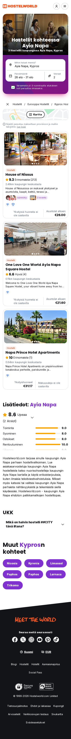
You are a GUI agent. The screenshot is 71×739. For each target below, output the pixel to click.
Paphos (12, 574)
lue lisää (21, 127)
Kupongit (58, 705)
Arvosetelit (14, 714)
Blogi (14, 664)
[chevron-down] (32, 417)
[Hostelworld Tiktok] (56, 639)
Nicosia (12, 563)
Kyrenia (33, 563)
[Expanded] (7, 104)
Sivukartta (57, 714)
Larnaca (56, 574)
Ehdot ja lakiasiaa (41, 705)
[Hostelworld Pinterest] (48, 639)
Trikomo (13, 585)
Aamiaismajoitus (51, 664)
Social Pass (35, 672)
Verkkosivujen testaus (36, 714)
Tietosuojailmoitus (17, 705)
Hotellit (35, 664)
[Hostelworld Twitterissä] (23, 639)
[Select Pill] (56, 6)
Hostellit (24, 664)
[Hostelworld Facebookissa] (15, 639)
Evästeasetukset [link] (35, 722)
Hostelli (11, 170)
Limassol (56, 563)
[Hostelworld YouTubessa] (39, 639)
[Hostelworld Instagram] (31, 639)
